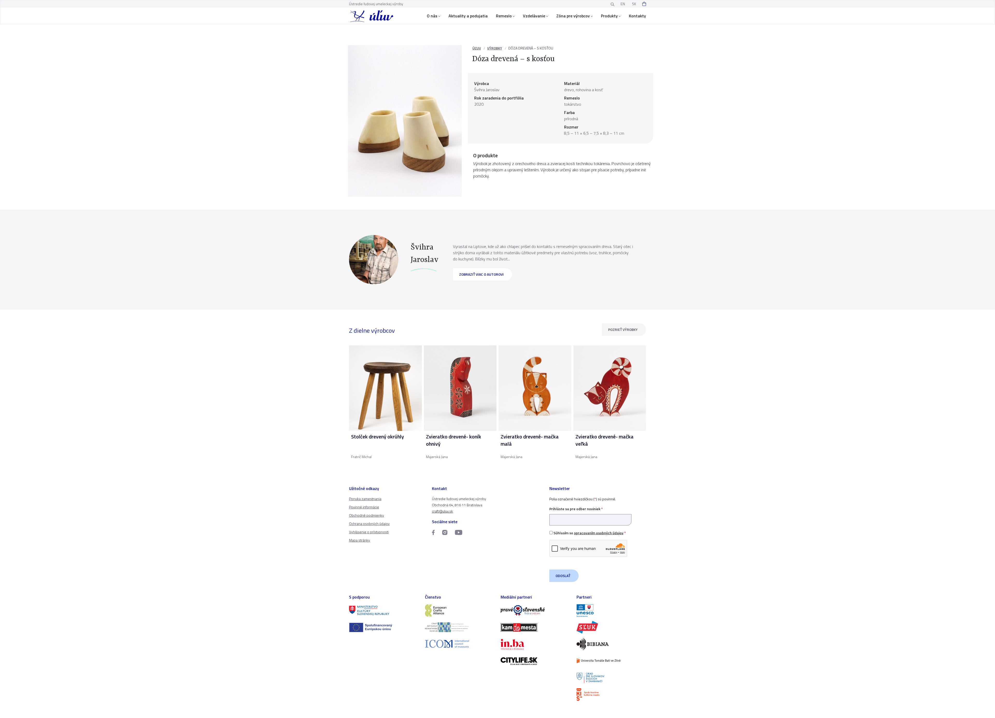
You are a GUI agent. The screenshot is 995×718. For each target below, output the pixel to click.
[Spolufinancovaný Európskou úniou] (384, 627)
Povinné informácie (364, 507)
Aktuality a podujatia (468, 16)
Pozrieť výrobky (623, 329)
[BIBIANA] (611, 644)
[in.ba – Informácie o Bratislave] (535, 644)
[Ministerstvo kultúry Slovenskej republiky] (384, 610)
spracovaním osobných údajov (598, 533)
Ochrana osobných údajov (369, 523)
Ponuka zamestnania (365, 498)
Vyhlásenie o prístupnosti (369, 532)
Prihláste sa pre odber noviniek (576, 508)
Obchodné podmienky (366, 515)
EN (623, 3)
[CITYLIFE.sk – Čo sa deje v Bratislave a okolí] (535, 661)
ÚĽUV (476, 48)
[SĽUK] (611, 627)
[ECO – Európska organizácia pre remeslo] (460, 627)
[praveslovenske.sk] (535, 610)
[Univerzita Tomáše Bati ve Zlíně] (611, 661)
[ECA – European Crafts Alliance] (460, 610)
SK (634, 3)
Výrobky (494, 48)
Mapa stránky (359, 540)
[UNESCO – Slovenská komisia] (611, 610)
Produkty (609, 16)
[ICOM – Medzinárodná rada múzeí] (460, 644)
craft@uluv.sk (442, 511)
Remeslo (504, 16)
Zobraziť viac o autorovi (481, 274)
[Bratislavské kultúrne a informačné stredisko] (611, 694)
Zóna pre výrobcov (573, 16)
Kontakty (637, 16)
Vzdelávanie (534, 16)
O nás (432, 16)
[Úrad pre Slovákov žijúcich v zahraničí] (611, 677)
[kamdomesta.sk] (535, 627)
